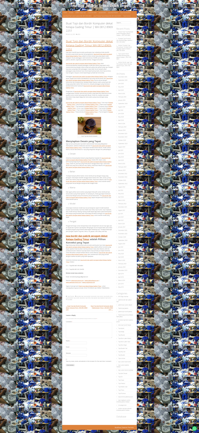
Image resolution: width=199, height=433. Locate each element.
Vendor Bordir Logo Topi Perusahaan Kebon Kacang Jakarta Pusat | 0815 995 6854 (124, 64)
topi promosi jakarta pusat (125, 397)
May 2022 (121, 193)
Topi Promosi (70, 296)
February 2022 (122, 203)
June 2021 (121, 217)
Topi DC (120, 377)
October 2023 (122, 140)
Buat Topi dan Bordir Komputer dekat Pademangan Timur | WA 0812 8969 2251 (102, 308)
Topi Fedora (121, 383)
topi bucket (93, 296)
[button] (194, 428)
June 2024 (121, 113)
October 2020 (122, 237)
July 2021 (120, 213)
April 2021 (121, 220)
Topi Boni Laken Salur (124, 342)
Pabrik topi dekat (90, 286)
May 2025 (121, 87)
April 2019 (121, 274)
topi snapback (101, 298)
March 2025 (121, 93)
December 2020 (122, 230)
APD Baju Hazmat (123, 296)
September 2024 (122, 103)
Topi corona (121, 358)
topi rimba (88, 298)
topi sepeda (94, 298)
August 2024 (121, 107)
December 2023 (122, 133)
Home (65, 12)
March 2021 (121, 223)
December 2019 (122, 270)
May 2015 (121, 287)
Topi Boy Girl (121, 352)
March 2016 (121, 280)
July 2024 (120, 110)
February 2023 (122, 167)
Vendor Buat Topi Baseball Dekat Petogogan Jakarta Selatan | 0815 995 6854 (124, 33)
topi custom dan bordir (124, 362)
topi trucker (108, 298)
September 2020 (122, 240)
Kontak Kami (102, 12)
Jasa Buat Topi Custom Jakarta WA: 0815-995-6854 (77, 16)
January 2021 (121, 227)
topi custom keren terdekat (125, 370)
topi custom (100, 296)
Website (68, 353)
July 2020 (120, 247)
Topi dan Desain (122, 373)
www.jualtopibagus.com (92, 280)
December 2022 (122, 173)
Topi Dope (121, 380)
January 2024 (121, 130)
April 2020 (121, 257)
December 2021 (122, 207)
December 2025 (122, 77)
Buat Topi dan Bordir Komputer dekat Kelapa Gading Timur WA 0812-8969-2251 (89, 45)
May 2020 (121, 254)
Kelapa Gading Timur (92, 104)
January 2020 (121, 267)
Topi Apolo (121, 328)
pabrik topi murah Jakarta (125, 311)
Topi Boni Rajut (122, 345)
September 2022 (122, 183)
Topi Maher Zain (122, 387)
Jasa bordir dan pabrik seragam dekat (90, 76)
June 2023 (121, 153)
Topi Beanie (121, 335)
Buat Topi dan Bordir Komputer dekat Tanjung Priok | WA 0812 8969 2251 (76, 308)
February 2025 (122, 97)
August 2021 (121, 210)
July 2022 (120, 190)
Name (68, 341)
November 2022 (122, 177)
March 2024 (121, 123)
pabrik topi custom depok (125, 305)
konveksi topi (80, 296)
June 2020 (121, 250)
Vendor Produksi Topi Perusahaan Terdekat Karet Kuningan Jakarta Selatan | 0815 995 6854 (124, 47)
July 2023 (120, 150)
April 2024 (121, 120)
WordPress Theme (120, 427)
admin (78, 34)
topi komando (69, 298)
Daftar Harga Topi (81, 12)
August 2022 (121, 187)
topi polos (82, 298)
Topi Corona (126, 16)
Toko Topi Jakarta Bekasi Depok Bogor (99, 5)
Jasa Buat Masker (113, 12)
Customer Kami (92, 12)
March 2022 (121, 200)
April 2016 (121, 277)
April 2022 (121, 197)
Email (68, 347)
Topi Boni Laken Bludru (124, 338)
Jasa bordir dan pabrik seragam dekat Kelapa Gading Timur (83, 63)
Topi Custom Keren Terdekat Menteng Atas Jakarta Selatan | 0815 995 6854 (123, 56)
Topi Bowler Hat (122, 348)
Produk (71, 12)
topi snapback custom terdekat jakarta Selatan (123, 401)
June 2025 (121, 83)
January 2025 (121, 100)
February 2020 (122, 264)
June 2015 (121, 284)
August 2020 (121, 244)
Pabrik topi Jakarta (123, 308)
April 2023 (121, 160)
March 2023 (121, 163)
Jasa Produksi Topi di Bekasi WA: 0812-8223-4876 (107, 16)
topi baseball (87, 296)
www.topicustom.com (77, 280)
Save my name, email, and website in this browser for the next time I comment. (88, 361)
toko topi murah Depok (124, 325)
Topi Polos (121, 390)
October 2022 (122, 180)
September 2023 (122, 143)
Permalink (69, 299)
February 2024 (122, 127)
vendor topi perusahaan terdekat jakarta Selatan (124, 409)
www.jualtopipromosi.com (73, 282)
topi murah (76, 298)
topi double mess (108, 296)
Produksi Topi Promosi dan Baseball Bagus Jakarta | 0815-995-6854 (124, 40)
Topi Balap (121, 332)
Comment (69, 321)
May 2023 (121, 157)
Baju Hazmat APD (125, 12)
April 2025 (121, 90)
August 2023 (121, 147)
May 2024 (121, 117)
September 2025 (122, 80)
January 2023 (121, 170)
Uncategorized (122, 405)
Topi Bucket (121, 355)
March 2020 (121, 260)
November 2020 (122, 234)
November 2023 (122, 137)
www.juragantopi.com (88, 282)
